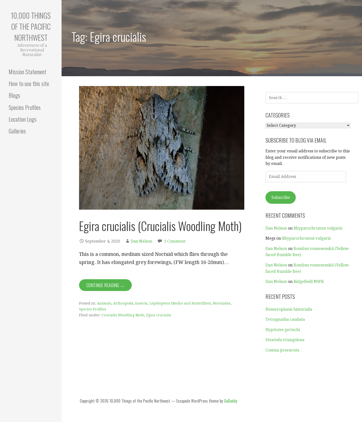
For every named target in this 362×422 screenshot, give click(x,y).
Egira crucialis (158, 315)
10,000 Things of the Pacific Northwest (31, 26)
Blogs (14, 95)
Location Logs (22, 119)
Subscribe (280, 197)
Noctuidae (221, 303)
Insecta (141, 303)
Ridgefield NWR (309, 281)
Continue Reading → (105, 285)
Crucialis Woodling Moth (122, 315)
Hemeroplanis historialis (288, 309)
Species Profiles (25, 107)
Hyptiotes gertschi (282, 329)
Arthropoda (123, 303)
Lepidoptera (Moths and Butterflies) (180, 303)
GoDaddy (230, 401)
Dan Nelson (141, 241)
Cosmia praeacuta (282, 350)
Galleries (17, 130)
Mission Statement (27, 71)
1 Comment (174, 241)
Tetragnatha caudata (285, 319)
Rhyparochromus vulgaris (318, 228)
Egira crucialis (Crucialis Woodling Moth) (160, 225)
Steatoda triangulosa (284, 339)
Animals (104, 303)
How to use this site (29, 83)
